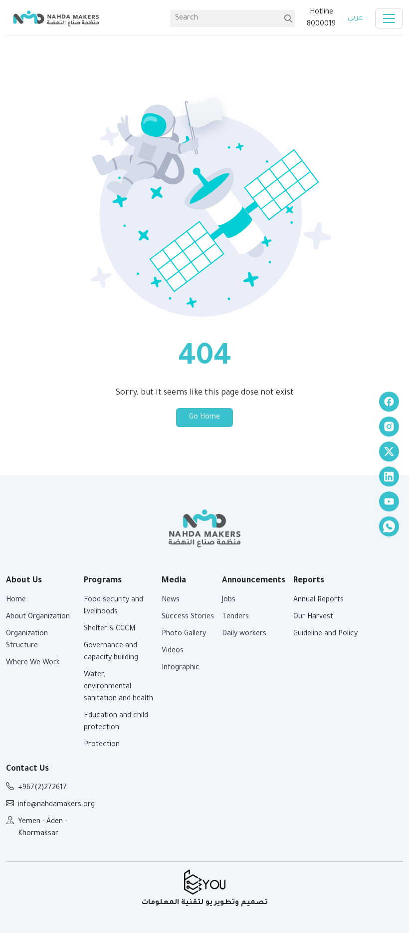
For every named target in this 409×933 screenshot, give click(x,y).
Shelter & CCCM (109, 629)
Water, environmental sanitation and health (118, 687)
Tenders (235, 617)
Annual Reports (318, 600)
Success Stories (188, 617)
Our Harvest (313, 617)
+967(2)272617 (42, 788)
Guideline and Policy (325, 634)
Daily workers (244, 634)
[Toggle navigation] (389, 18)
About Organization (38, 617)
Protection (102, 745)
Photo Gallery (184, 634)
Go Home (204, 418)
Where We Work (33, 663)
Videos (173, 651)
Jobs (228, 600)
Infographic (181, 668)
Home (16, 600)
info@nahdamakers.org (56, 805)
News (171, 600)
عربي (355, 18)
